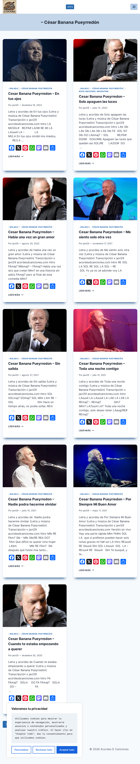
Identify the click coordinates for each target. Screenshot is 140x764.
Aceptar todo (66, 749)
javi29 (15, 105)
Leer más (15, 156)
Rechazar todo (44, 749)
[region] (44, 730)
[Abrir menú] (134, 7)
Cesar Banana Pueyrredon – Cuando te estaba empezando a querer (33, 644)
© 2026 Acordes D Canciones (109, 749)
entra (70, 6)
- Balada (13, 88)
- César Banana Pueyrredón (36, 88)
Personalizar (21, 749)
